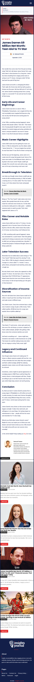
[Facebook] (11, 62)
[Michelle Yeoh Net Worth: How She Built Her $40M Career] (17, 473)
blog (25, 434)
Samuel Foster (19, 54)
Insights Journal (19, 681)
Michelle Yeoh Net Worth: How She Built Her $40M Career (16, 487)
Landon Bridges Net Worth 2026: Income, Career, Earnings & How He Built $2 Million (15, 616)
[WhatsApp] (22, 62)
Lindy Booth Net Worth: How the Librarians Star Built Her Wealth (15, 529)
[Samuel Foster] (11, 54)
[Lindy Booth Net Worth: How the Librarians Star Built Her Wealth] (17, 515)
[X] (15, 62)
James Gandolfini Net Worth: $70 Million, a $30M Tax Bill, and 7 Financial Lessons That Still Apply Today (16, 573)
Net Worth (5, 10)
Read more (4, 501)
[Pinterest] (19, 62)
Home (4, 8)
